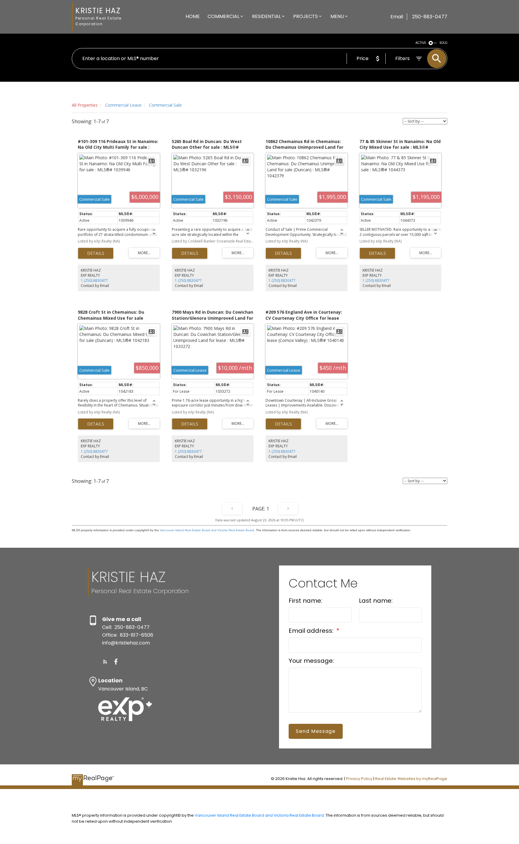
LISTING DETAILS (95, 253)
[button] (105, 662)
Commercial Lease (123, 105)
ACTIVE (420, 43)
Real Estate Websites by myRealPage (411, 778)
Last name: (376, 600)
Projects (305, 16)
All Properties (85, 105)
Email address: (312, 630)
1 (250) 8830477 (94, 280)
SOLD (443, 43)
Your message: (311, 661)
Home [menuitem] (193, 16)
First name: (305, 600)
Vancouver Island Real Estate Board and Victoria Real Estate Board (207, 530)
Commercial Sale (165, 105)
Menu (337, 16)
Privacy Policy (359, 778)
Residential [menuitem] (266, 16)
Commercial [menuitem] (223, 16)
